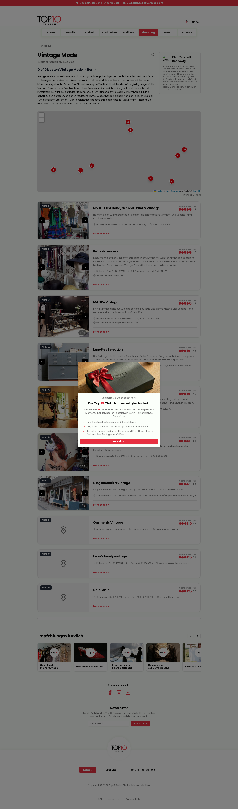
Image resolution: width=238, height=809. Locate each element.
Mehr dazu (119, 441)
